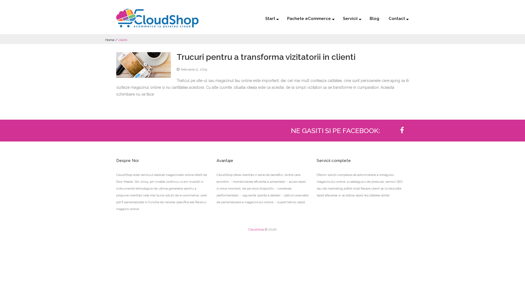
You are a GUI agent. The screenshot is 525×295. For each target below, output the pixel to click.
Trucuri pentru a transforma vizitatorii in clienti (266, 57)
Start (270, 18)
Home (109, 40)
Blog (374, 18)
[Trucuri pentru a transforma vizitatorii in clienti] (143, 65)
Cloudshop (256, 229)
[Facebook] (402, 130)
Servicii (350, 18)
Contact (397, 18)
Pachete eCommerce (309, 18)
